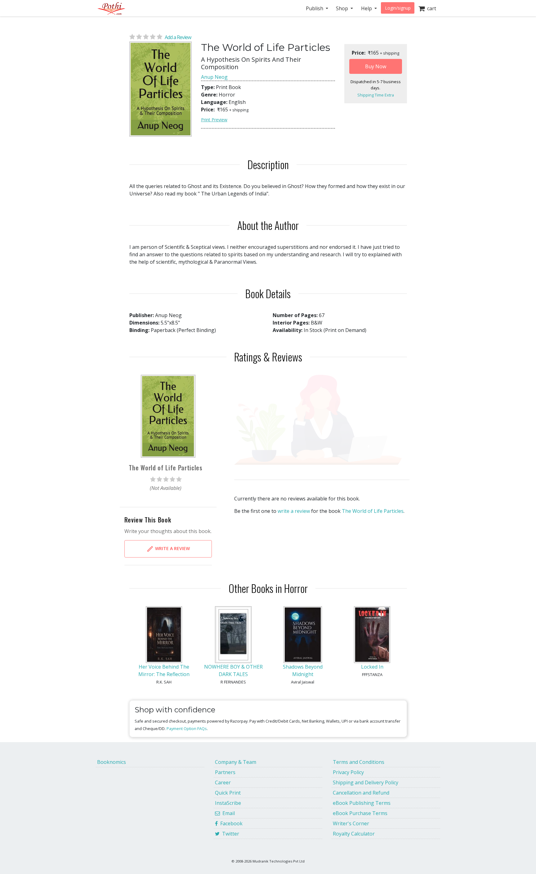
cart (430, 8)
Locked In (372, 666)
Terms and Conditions (358, 762)
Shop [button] (342, 8)
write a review (294, 511)
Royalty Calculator (354, 833)
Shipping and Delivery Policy (365, 782)
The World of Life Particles (373, 511)
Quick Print (228, 792)
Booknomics (111, 762)
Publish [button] (315, 8)
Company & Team (235, 762)
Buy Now (375, 66)
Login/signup (398, 8)
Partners (225, 772)
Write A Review (172, 548)
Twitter (229, 833)
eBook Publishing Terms (362, 803)
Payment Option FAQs (187, 728)
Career (223, 782)
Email (227, 813)
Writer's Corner (351, 823)
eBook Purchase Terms (360, 813)
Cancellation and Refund (361, 792)
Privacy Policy (348, 772)
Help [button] (367, 8)
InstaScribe (228, 803)
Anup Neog (214, 77)
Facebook (230, 823)
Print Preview (214, 120)
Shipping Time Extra (375, 95)
